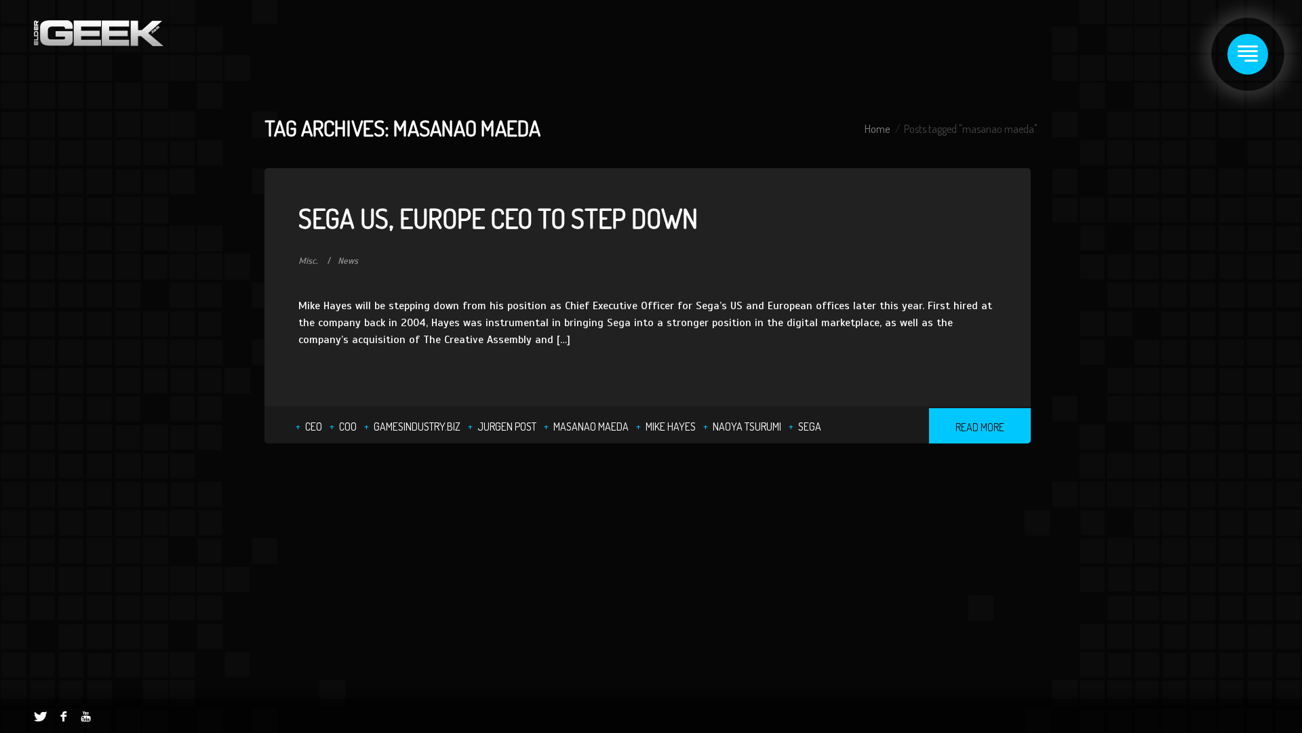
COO (348, 426)
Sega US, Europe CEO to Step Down (498, 218)
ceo (313, 426)
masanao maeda (591, 426)
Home (877, 129)
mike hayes (671, 426)
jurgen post (506, 426)
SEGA (809, 426)
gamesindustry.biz (417, 426)
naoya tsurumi (747, 426)
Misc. (308, 261)
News (348, 261)
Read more (979, 427)
